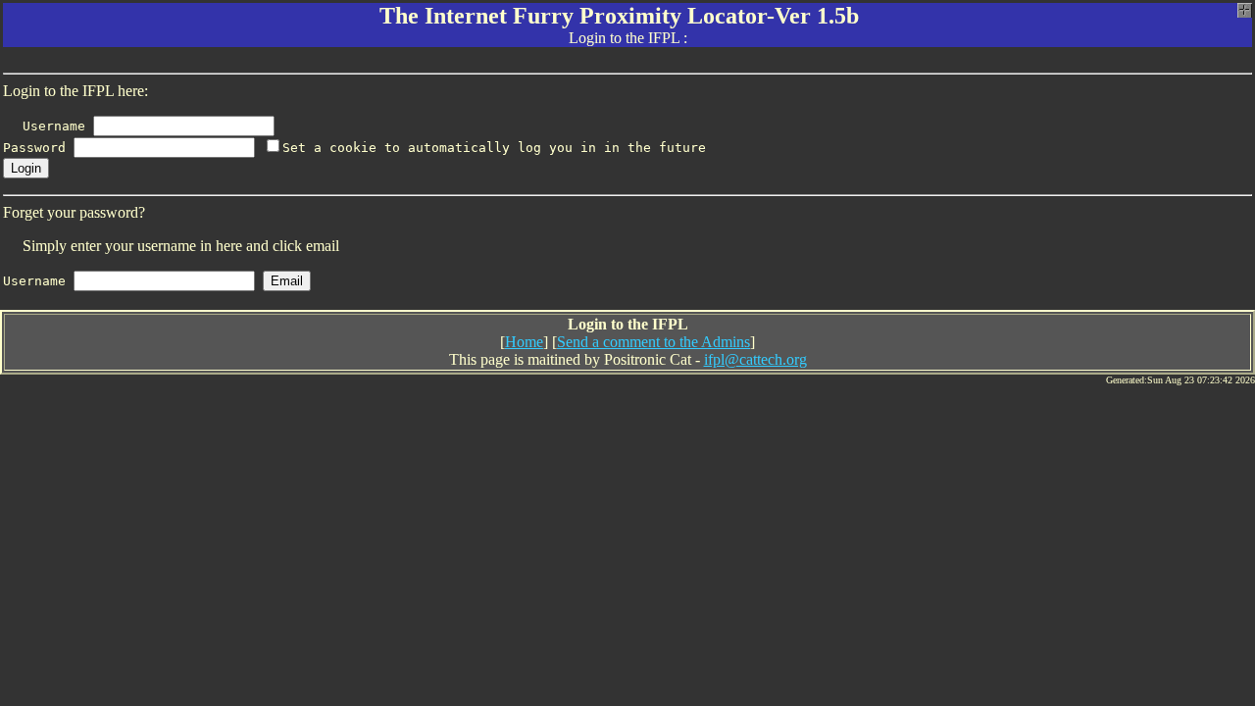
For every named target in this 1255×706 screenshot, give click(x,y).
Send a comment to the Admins (653, 341)
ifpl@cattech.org (755, 359)
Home (524, 341)
